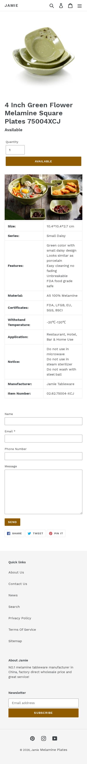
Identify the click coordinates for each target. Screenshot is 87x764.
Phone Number (16, 449)
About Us (16, 572)
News (13, 595)
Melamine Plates (53, 750)
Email (10, 431)
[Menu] (79, 5)
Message (11, 466)
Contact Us (17, 584)
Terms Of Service (22, 630)
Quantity (12, 141)
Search (14, 607)
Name (9, 414)
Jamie (11, 5)
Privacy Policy (19, 618)
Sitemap (15, 641)
